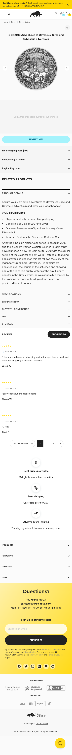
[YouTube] (46, 666)
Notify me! (36, 139)
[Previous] (5, 68)
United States (42, 723)
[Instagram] (32, 666)
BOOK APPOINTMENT (34, 6)
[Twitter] (26, 666)
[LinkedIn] (39, 666)
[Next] (67, 68)
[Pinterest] (52, 666)
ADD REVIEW (59, 334)
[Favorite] (67, 27)
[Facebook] (19, 666)
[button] (36, 150)
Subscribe (36, 640)
